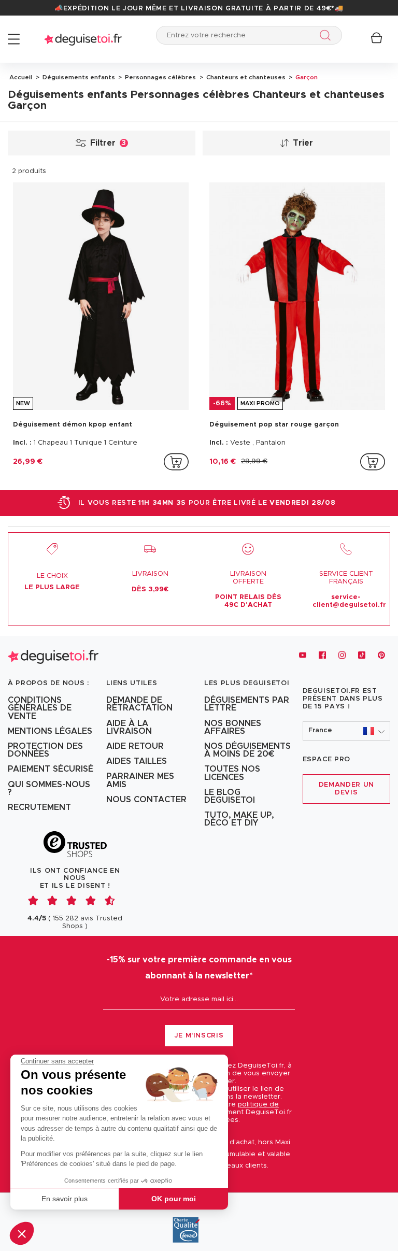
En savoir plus (64, 1199)
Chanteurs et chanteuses (245, 77)
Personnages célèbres (159, 77)
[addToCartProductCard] (176, 462)
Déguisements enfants (78, 77)
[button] (21, 1233)
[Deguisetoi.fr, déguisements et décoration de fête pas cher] (83, 39)
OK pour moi (173, 1199)
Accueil (21, 77)
